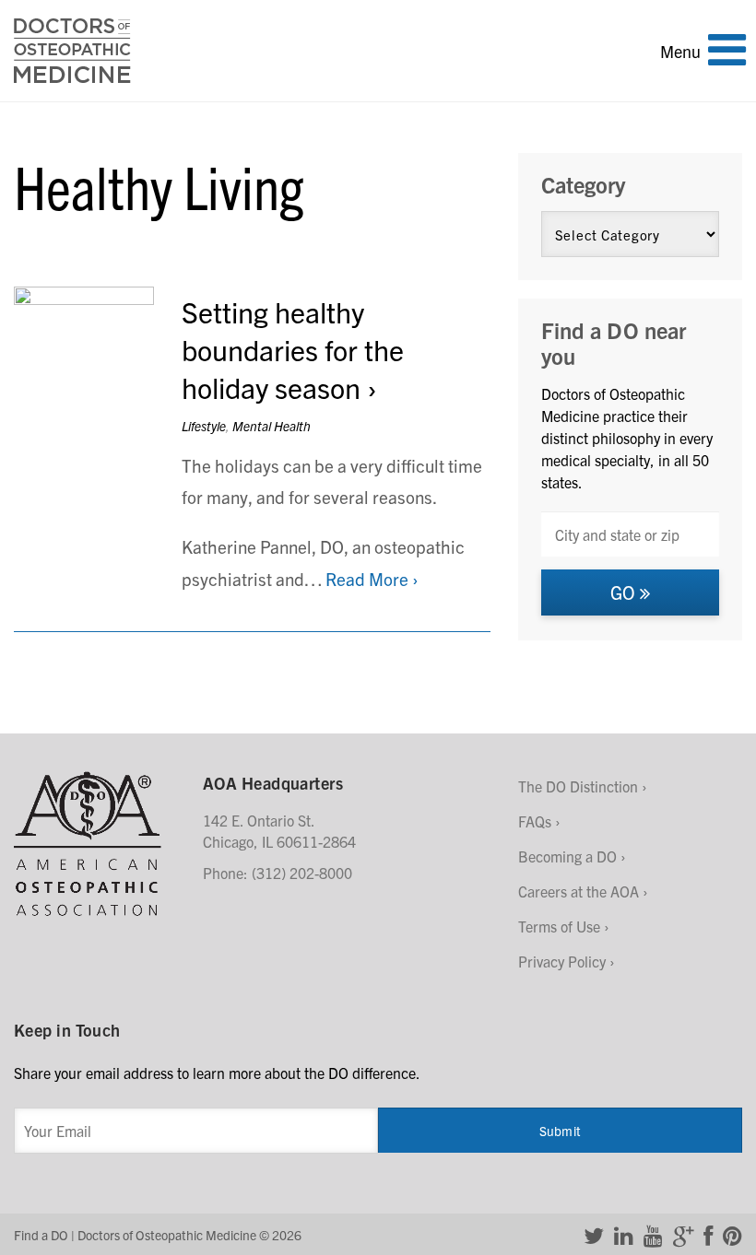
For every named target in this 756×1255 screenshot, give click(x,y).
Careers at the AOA (578, 891)
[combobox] (630, 534)
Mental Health (271, 425)
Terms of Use (559, 926)
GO (625, 592)
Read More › (372, 579)
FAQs (534, 821)
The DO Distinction (578, 786)
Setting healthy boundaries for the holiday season (293, 349)
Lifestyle (204, 425)
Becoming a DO (567, 856)
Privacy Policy (562, 961)
